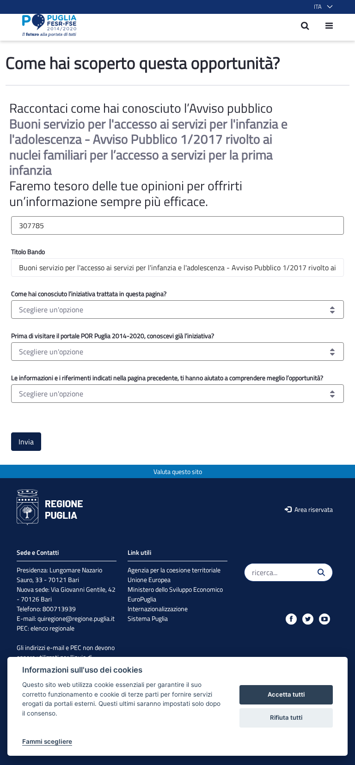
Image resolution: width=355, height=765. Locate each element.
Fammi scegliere (47, 741)
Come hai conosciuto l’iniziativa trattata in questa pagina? (88, 293)
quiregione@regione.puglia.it (76, 618)
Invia (26, 441)
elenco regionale (52, 628)
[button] (321, 7)
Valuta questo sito (177, 471)
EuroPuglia (142, 599)
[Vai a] (46, 25)
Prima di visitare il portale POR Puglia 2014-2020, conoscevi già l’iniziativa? (112, 335)
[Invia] (321, 572)
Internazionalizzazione (158, 608)
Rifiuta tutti (286, 717)
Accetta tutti (286, 694)
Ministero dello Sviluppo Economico (175, 589)
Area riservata (313, 509)
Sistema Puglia (148, 618)
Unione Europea (149, 579)
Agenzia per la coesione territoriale (174, 570)
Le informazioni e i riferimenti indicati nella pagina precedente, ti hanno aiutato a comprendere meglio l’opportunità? (167, 377)
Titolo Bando (28, 251)
